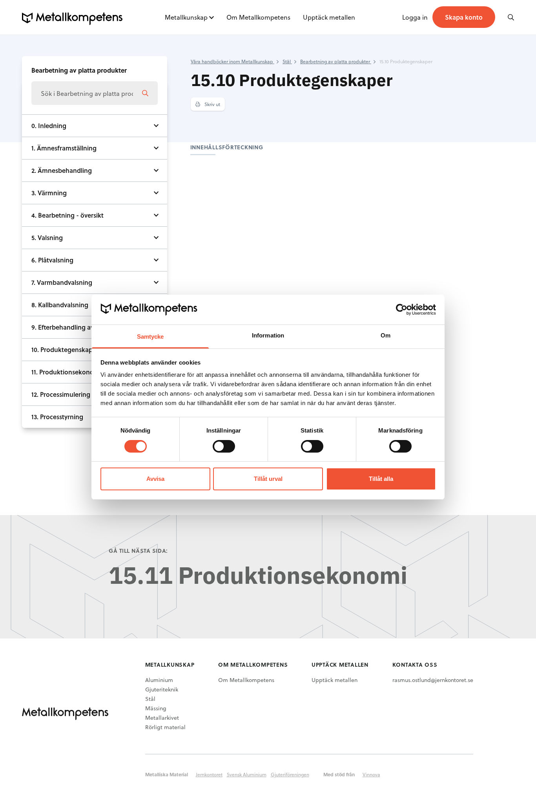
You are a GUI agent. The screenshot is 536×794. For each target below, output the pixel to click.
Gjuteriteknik (161, 689)
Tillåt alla (381, 478)
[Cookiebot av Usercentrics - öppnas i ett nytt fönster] (401, 309)
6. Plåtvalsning (52, 259)
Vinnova (371, 774)
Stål (150, 699)
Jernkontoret (209, 774)
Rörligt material (165, 727)
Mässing (155, 708)
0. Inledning (48, 125)
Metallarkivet (162, 717)
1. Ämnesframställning (64, 147)
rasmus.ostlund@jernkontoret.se (432, 680)
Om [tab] (385, 335)
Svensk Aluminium (246, 774)
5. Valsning (47, 237)
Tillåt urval (268, 478)
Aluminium (159, 680)
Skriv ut (211, 104)
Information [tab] (268, 335)
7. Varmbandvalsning (61, 282)
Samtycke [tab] (150, 336)
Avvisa (155, 478)
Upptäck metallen (329, 17)
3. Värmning (49, 192)
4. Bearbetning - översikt (67, 215)
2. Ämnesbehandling (61, 170)
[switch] (224, 446)
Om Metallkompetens (258, 17)
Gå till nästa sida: (138, 550)
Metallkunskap (186, 17)
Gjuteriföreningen (290, 774)
